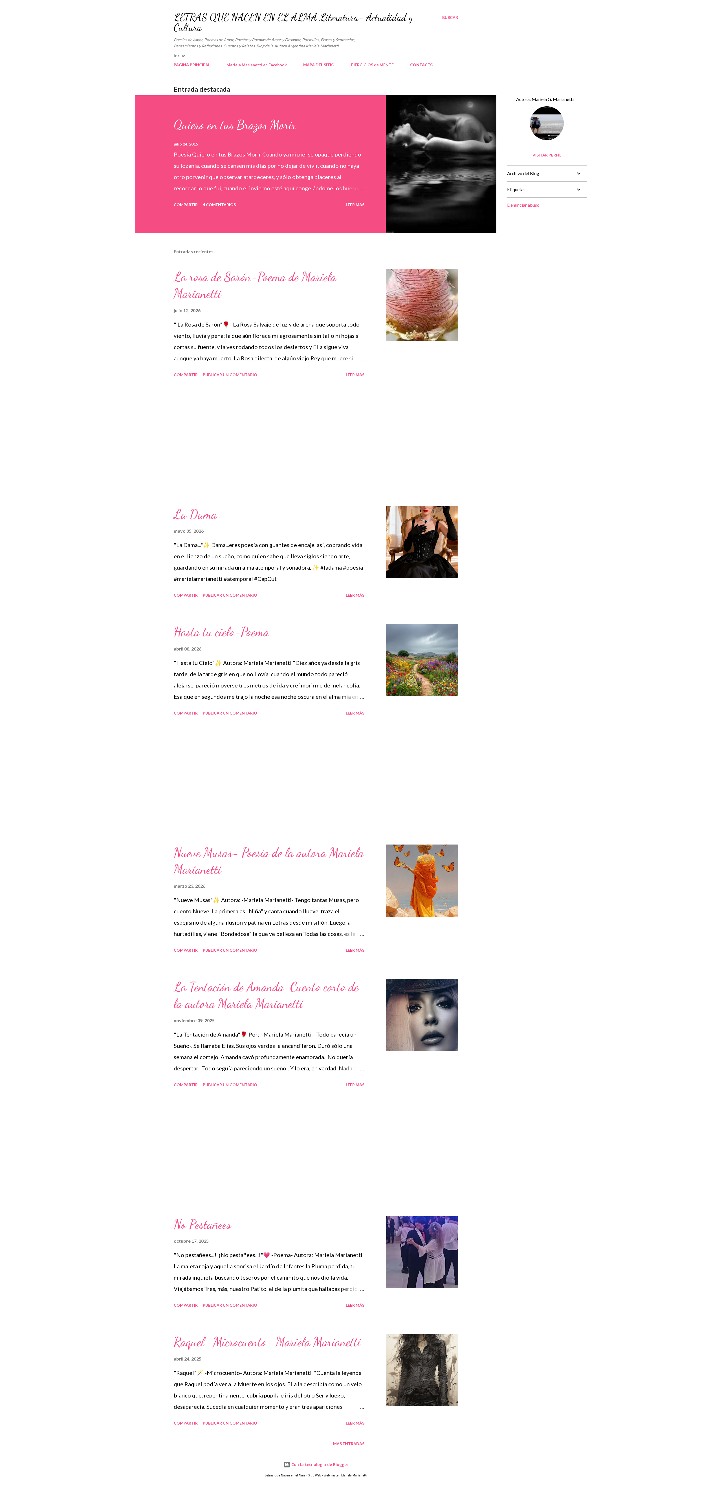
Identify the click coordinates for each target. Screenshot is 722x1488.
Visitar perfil (546, 155)
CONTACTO (421, 64)
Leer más (355, 204)
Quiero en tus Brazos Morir (235, 125)
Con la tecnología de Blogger (319, 1464)
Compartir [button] (186, 204)
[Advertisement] (269, 442)
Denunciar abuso (523, 205)
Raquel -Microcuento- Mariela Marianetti (267, 1342)
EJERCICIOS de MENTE (372, 64)
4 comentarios (219, 204)
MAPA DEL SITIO (318, 64)
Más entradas (348, 1443)
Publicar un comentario (230, 374)
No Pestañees (202, 1224)
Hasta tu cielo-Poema (221, 632)
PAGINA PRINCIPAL (192, 64)
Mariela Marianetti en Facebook (256, 64)
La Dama (195, 514)
